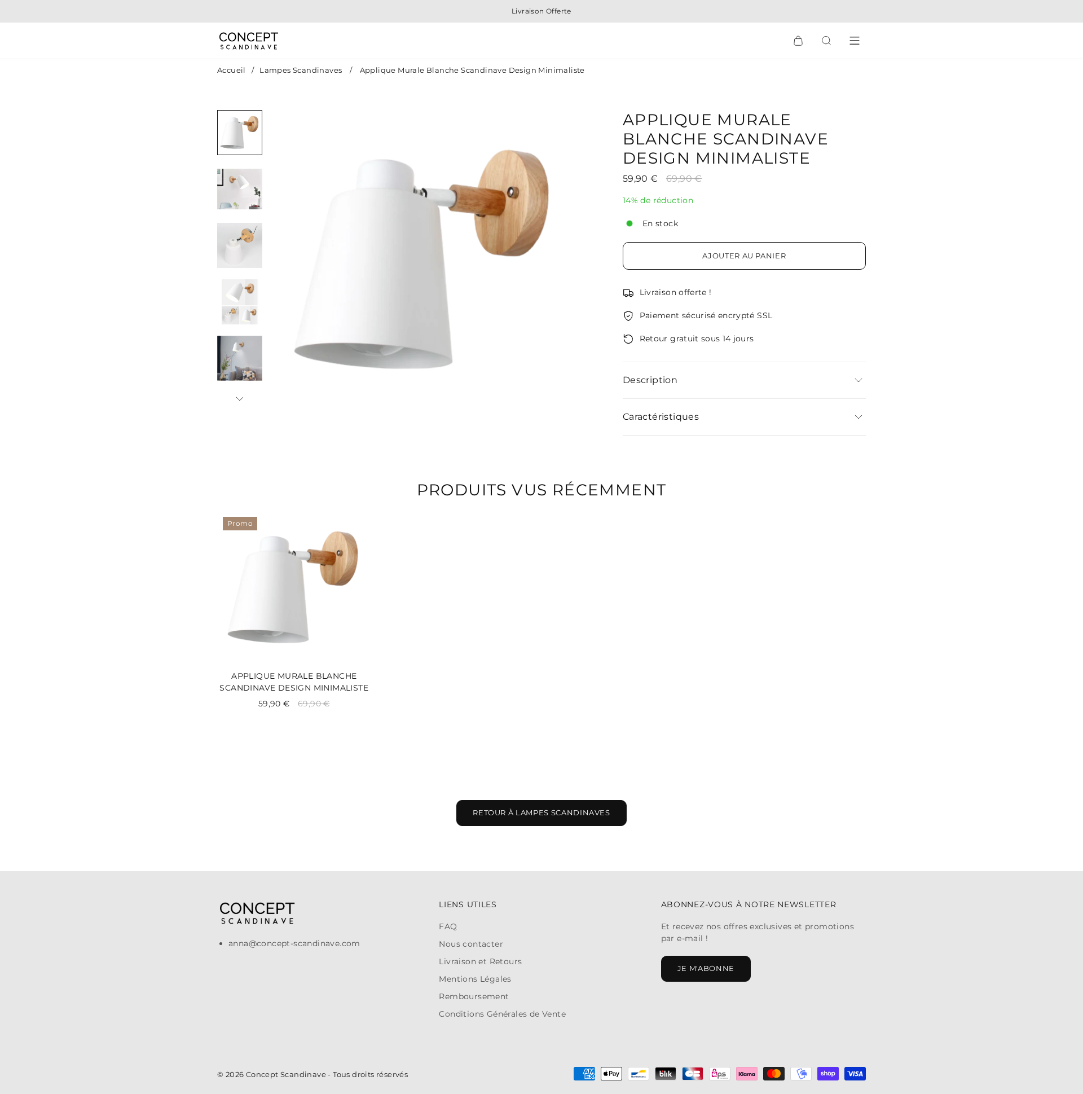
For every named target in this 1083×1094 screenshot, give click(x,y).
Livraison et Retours (480, 961)
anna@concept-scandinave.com (294, 943)
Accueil (231, 69)
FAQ (448, 926)
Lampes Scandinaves (300, 69)
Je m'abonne (705, 968)
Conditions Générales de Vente (502, 1014)
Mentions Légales (475, 979)
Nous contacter (471, 944)
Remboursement (474, 996)
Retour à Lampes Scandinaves (541, 812)
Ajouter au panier (744, 255)
